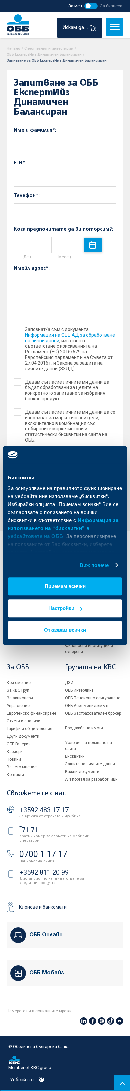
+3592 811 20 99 (44, 872)
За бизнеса (111, 5)
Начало (13, 48)
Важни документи (82, 771)
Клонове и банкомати (43, 907)
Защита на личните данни (90, 764)
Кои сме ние (19, 682)
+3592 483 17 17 (44, 810)
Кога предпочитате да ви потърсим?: (63, 229)
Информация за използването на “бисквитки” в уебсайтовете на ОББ (63, 528)
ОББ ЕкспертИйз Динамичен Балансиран (44, 54)
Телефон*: (27, 195)
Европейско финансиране (31, 713)
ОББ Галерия (19, 744)
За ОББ (18, 667)
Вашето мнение (22, 767)
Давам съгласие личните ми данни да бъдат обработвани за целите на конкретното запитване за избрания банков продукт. (67, 390)
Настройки (61, 608)
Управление (18, 705)
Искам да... (75, 27)
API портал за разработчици (91, 779)
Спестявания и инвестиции (48, 48)
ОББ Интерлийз (79, 690)
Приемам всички (65, 586)
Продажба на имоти (84, 728)
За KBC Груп (18, 690)
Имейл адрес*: (32, 268)
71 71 (28, 830)
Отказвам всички (65, 630)
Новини (14, 759)
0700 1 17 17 (43, 854)
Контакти (15, 774)
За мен (75, 5)
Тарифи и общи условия (29, 728)
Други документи (23, 736)
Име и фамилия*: (35, 130)
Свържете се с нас (36, 793)
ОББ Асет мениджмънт (87, 705)
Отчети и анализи (23, 721)
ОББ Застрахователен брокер (93, 713)
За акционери (20, 698)
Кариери (15, 751)
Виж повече (94, 565)
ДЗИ (69, 682)
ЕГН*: (20, 163)
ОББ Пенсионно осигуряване (92, 698)
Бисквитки (75, 756)
